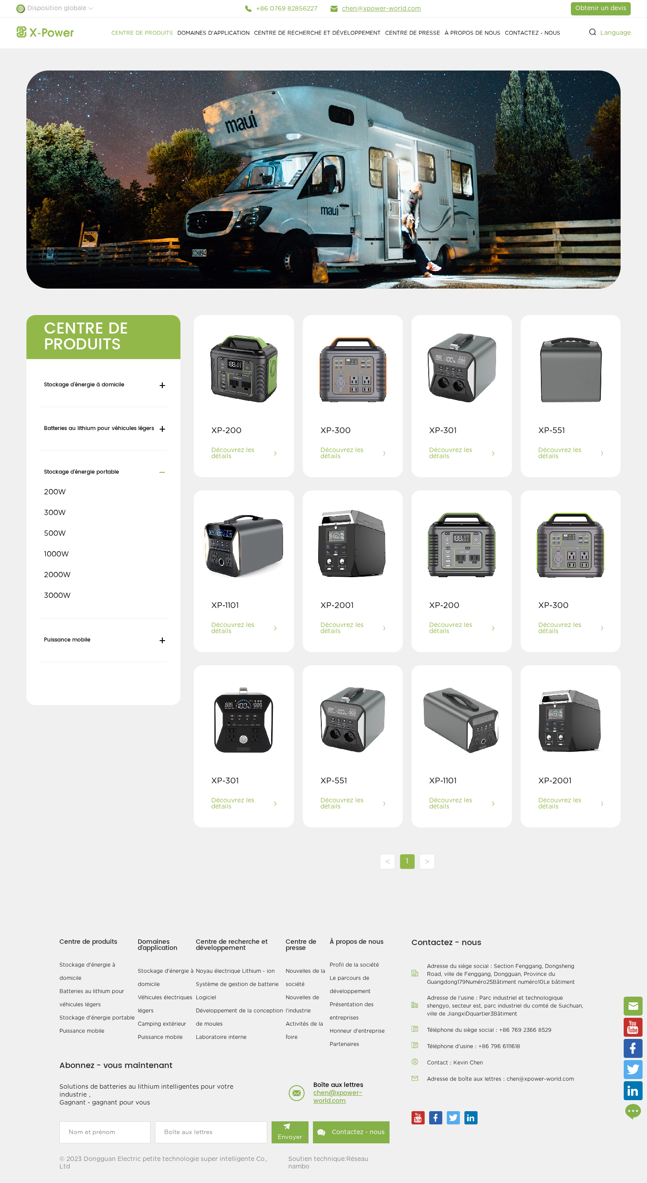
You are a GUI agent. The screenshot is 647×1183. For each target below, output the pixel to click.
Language (615, 33)
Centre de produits (142, 33)
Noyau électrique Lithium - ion (235, 971)
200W (55, 492)
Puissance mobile (67, 640)
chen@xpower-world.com (381, 9)
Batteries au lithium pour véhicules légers (99, 428)
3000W (57, 595)
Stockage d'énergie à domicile (84, 385)
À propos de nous (472, 33)
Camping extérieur (162, 1024)
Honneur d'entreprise (357, 1031)
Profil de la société (354, 965)
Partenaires (344, 1044)
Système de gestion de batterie (237, 984)
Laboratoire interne (221, 1037)
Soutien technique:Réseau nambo (328, 1163)
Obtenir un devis (600, 8)
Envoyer (290, 1137)
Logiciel (206, 997)
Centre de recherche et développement (317, 33)
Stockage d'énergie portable (81, 472)
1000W (56, 554)
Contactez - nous (532, 33)
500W (55, 533)
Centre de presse (412, 33)
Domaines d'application (213, 33)
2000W (57, 575)
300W (55, 512)
